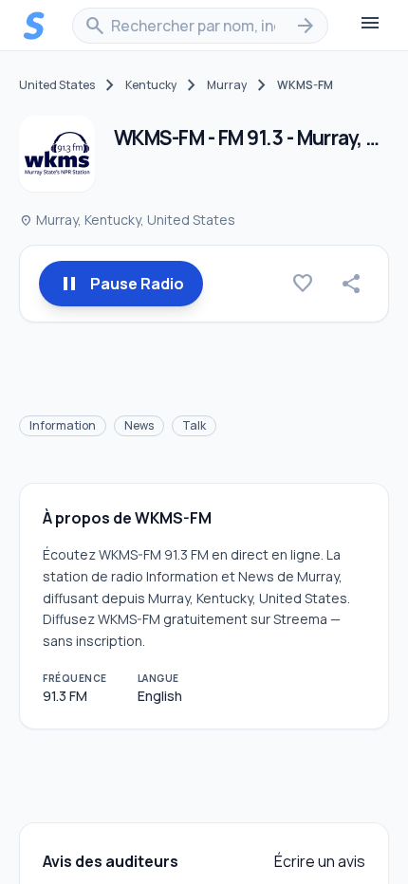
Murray (227, 85)
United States (57, 85)
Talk (194, 425)
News (139, 425)
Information (62, 425)
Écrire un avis (319, 861)
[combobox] (200, 26)
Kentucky (150, 85)
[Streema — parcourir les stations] (34, 25)
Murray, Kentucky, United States (127, 220)
